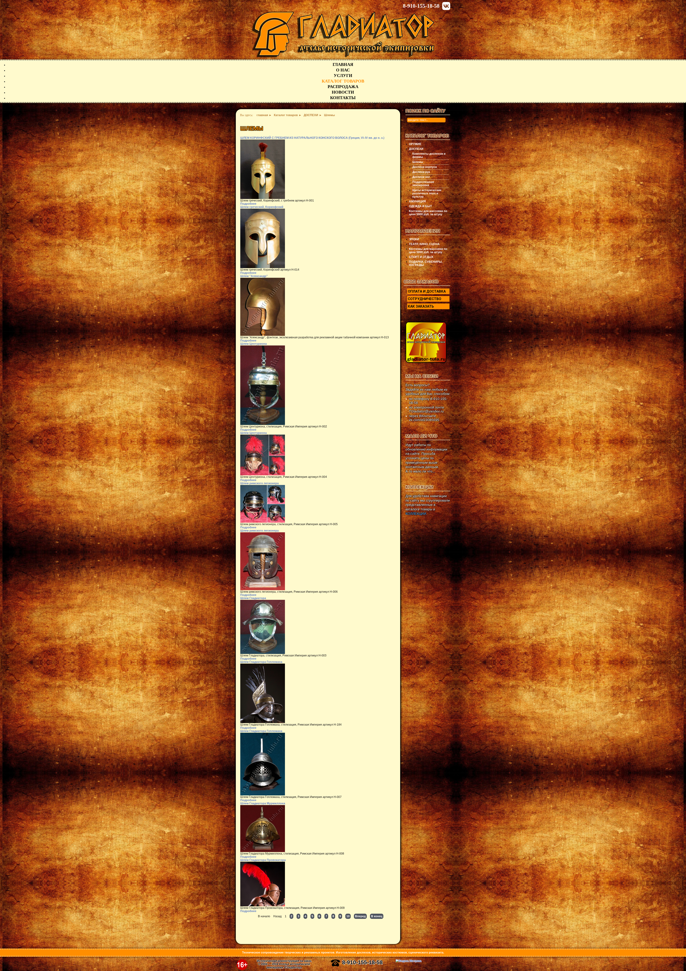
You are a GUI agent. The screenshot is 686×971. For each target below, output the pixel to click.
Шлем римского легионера (259, 483)
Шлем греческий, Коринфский (261, 206)
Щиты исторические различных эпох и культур (426, 193)
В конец (376, 916)
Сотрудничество (424, 299)
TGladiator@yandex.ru (426, 411)
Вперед (360, 916)
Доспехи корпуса (424, 166)
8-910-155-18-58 (421, 6)
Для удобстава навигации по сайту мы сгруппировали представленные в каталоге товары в (428, 505)
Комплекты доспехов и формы (429, 155)
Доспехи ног (421, 176)
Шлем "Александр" (254, 276)
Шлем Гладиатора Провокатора (263, 860)
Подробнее (248, 203)
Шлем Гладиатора (253, 598)
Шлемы (417, 161)
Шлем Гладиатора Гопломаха (261, 661)
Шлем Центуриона (253, 343)
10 (348, 916)
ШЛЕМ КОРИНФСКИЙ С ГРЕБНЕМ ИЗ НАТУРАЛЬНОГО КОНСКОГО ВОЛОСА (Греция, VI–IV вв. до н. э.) (312, 137)
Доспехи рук (421, 171)
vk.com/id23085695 (424, 420)
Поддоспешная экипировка (423, 183)
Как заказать (421, 306)
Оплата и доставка (427, 291)
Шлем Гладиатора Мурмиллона (262, 803)
